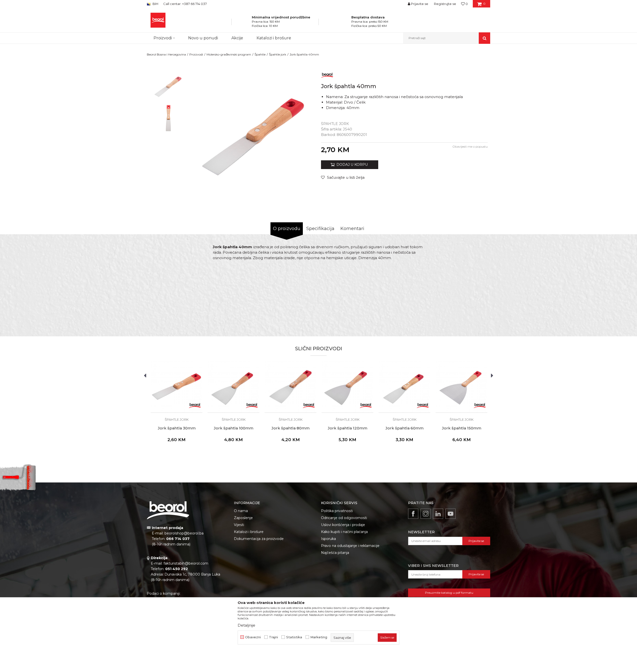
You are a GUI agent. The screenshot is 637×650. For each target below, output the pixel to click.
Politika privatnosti (337, 511)
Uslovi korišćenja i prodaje (343, 525)
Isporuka (328, 538)
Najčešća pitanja (335, 552)
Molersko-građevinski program (229, 54)
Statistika (294, 637)
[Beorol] (327, 74)
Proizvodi (196, 54)
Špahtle (260, 54)
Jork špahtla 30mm (177, 428)
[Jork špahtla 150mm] (461, 387)
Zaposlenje (243, 518)
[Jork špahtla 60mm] (404, 387)
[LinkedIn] (438, 514)
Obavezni (253, 637)
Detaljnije (246, 625)
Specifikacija (320, 228)
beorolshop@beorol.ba (184, 533)
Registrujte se (445, 4)
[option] (168, 85)
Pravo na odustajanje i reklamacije (350, 545)
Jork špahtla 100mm (233, 428)
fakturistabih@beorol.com (185, 563)
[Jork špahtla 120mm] (347, 387)
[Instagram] (425, 514)
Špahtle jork (277, 54)
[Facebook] (413, 514)
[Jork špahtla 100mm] (233, 387)
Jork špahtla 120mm (347, 428)
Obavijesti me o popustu (470, 146)
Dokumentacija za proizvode (259, 538)
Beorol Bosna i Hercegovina (166, 54)
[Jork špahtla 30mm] (176, 387)
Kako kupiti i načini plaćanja (344, 532)
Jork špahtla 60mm (404, 428)
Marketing (318, 637)
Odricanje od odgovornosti (344, 518)
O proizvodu (286, 228)
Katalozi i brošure (249, 532)
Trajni (273, 637)
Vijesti (239, 525)
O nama (241, 511)
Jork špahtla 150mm (461, 428)
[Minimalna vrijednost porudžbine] (245, 23)
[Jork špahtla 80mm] (290, 387)
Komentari (352, 228)
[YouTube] (450, 514)
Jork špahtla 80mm (290, 428)
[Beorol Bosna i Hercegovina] (158, 20)
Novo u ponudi (203, 38)
